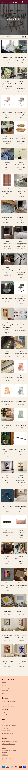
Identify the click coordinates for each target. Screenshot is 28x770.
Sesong (4, 693)
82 (19, 671)
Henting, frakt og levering (9, 701)
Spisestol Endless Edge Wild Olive (20, 300)
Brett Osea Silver (7, 298)
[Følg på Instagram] (6, 759)
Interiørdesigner (6, 714)
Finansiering (5, 704)
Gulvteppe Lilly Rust (7, 192)
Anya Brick (20, 377)
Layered (7, 188)
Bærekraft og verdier (8, 688)
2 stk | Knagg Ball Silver (7, 508)
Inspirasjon (5, 690)
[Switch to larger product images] (23, 36)
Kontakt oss (5, 728)
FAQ (3, 722)
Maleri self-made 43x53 (20, 560)
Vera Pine (7, 354)
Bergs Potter (21, 475)
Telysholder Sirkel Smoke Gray (20, 166)
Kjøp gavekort (6, 709)
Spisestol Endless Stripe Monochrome (20, 86)
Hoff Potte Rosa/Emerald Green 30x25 (20, 480)
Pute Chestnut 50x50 (7, 560)
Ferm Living (21, 504)
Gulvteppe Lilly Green (21, 192)
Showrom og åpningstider (9, 725)
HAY (7, 322)
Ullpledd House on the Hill (7, 166)
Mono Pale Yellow (21, 354)
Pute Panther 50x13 (7, 533)
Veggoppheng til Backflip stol (7, 326)
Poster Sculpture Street (7, 663)
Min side (4, 682)
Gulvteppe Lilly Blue (7, 219)
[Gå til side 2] (22, 671)
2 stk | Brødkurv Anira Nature (21, 140)
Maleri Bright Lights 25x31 (7, 586)
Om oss (4, 685)
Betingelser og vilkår (7, 733)
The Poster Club (21, 582)
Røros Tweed (7, 162)
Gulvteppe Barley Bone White (20, 245)
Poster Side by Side (21, 585)
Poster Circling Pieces (21, 663)
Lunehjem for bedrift (8, 706)
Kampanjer (5, 712)
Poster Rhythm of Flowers (20, 636)
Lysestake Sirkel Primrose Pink (7, 59)
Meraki (21, 267)
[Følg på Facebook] (2, 759)
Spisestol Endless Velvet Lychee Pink (7, 114)
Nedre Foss (7, 55)
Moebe (21, 446)
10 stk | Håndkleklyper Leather (21, 272)
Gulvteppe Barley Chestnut (7, 245)
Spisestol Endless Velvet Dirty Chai (20, 114)
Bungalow (21, 136)
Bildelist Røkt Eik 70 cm (7, 479)
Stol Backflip (21, 325)
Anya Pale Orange (7, 401)
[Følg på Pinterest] (10, 759)
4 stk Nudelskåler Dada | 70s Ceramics (7, 451)
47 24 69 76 (5, 755)
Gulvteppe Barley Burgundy (7, 271)
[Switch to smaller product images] (25, 36)
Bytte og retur (6, 730)
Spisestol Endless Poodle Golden (7, 140)
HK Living (7, 81)
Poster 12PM (21, 611)
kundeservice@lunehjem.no (10, 750)
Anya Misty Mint (7, 425)
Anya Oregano (21, 425)
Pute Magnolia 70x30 (21, 534)
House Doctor (7, 296)
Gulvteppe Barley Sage (20, 219)
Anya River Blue (21, 401)
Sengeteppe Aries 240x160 (21, 508)
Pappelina (7, 351)
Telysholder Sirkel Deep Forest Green (21, 59)
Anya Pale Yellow (7, 377)
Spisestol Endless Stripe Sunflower (7, 85)
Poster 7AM (7, 611)
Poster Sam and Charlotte (7, 636)
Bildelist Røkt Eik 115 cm (20, 450)
